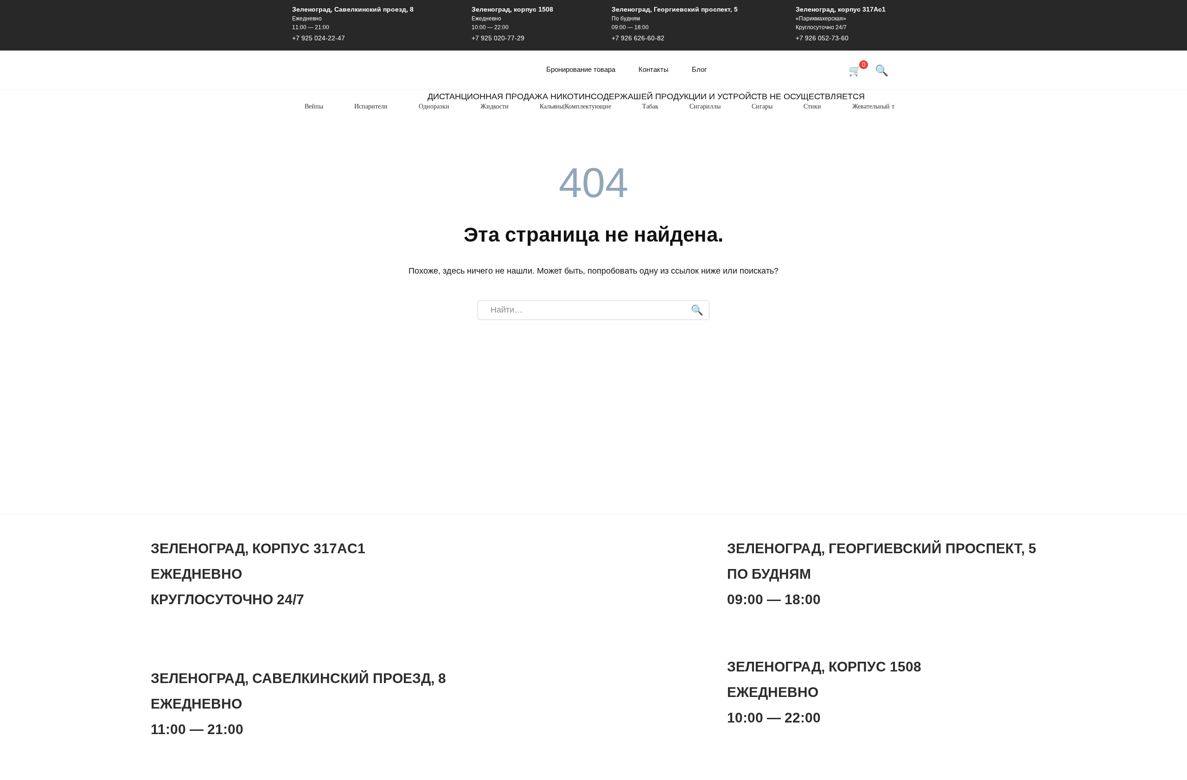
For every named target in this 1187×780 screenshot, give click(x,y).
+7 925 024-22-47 (318, 38)
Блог (699, 69)
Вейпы (314, 106)
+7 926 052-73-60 (822, 38)
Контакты (653, 69)
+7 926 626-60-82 (638, 38)
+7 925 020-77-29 (498, 38)
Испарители (371, 106)
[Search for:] (593, 310)
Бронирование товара (580, 69)
